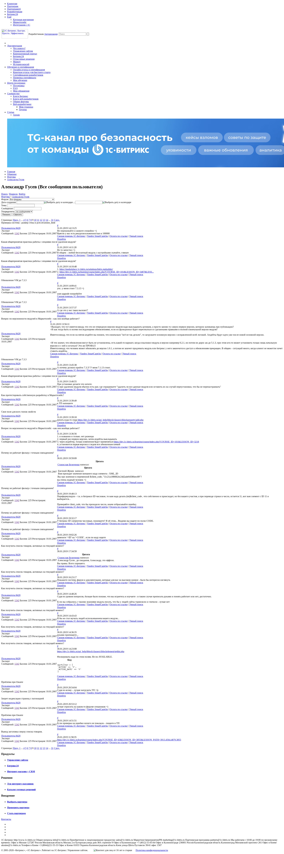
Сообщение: (7, 208)
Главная (11, 171)
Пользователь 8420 (10, 228)
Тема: (4, 205)
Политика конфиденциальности (152, 850)
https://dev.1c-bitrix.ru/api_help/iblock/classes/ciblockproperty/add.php (110, 420)
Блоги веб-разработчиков (25, 99)
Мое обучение (20, 80)
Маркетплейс (19, 22)
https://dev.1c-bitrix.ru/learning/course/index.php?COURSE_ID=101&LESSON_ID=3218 (156, 441)
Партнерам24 (14, 9)
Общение (12, 174)
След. (57, 220)
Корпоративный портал (25, 53)
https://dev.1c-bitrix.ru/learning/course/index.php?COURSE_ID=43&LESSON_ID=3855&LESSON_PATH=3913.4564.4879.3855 (119, 739)
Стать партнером (16, 813)
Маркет (17, 61)
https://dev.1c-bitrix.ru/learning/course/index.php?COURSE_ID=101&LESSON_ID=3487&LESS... (106, 272)
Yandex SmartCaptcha (97, 236)
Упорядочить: (8, 211)
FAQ (15, 88)
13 (44, 220)
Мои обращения (21, 91)
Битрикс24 (12, 14)
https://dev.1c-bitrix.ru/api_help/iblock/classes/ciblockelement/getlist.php (90, 651)
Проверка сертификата (24, 77)
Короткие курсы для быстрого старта (31, 72)
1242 (16, 233)
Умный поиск (136, 236)
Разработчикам (14, 11)
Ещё (9, 17)
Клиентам (12, 3)
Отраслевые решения (23, 59)
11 (38, 220)
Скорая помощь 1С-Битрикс (71, 236)
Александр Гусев (15, 179)
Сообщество (13, 93)
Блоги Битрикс (20, 96)
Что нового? (19, 48)
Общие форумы (21, 101)
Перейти (61, 239)
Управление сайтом (23, 51)
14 (47, 220)
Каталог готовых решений (21, 789)
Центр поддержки (16, 83)
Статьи (10, 112)
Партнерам (12, 6)
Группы (23, 109)
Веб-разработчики (22, 104)
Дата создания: (8, 202)
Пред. (16, 220)
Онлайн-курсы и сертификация (29, 69)
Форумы (11, 177)
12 (41, 220)
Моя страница (26, 107)
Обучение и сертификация (20, 67)
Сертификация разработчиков (28, 75)
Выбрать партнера (17, 802)
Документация (14, 45)
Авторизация (51, 34)
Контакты (6, 819)
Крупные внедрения (23, 19)
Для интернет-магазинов (20, 784)
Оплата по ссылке (118, 236)
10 (35, 220)
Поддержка (18, 85)
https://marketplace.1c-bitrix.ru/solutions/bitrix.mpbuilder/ (86, 269)
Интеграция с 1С (21, 25)
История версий (21, 64)
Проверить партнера (18, 807)
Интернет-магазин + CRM (21, 771)
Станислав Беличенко (69, 464)
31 (52, 220)
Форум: (5, 199)
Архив (16, 115)
